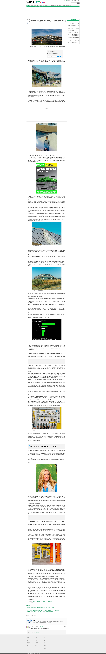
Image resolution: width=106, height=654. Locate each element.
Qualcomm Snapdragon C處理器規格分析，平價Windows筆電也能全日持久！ (73, 42)
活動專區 (60, 5)
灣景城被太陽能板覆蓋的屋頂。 (36, 245)
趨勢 (29, 19)
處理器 (32, 5)
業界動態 (63, 5)
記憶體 (41, 5)
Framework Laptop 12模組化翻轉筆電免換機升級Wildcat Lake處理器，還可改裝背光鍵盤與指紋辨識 (73, 38)
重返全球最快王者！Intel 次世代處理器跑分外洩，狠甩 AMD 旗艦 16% (73, 28)
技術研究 (45, 6)
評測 (30, 5)
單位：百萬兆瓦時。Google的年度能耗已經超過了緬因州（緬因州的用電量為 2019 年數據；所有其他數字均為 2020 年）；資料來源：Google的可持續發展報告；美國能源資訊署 (46, 341)
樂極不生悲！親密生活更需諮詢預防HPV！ (34, 612)
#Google (31, 615)
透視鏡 (78, 0)
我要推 (65, 626)
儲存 (43, 5)
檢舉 (42, 626)
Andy (30, 626)
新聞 (27, 5)
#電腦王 (28, 615)
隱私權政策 (31, 653)
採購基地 (69, 0)
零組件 (28, 6)
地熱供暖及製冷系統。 (35, 430)
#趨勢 (35, 615)
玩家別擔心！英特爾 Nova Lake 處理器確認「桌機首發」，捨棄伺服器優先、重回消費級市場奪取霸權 (73, 35)
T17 (76, 0)
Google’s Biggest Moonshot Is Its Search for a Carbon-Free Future (42, 601)
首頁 (27, 19)
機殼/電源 (46, 5)
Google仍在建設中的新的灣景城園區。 (37, 290)
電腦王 (30, 2)
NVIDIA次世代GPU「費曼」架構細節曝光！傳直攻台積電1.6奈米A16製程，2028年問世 (73, 33)
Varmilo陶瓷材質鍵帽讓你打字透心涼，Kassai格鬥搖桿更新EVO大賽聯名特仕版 (73, 30)
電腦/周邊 (52, 5)
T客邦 (64, 0)
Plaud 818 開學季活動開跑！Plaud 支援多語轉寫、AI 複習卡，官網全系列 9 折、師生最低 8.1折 (43, 610)
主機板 (35, 5)
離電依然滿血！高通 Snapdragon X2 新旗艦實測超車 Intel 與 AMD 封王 (73, 21)
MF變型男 (75, 0)
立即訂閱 (59, 56)
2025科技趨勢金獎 (68, 5)
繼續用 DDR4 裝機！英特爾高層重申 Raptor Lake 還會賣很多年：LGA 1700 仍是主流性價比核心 (73, 26)
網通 (49, 5)
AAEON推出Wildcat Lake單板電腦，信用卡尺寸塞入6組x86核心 (73, 40)
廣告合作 (38, 653)
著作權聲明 (35, 653)
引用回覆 (41, 626)
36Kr (34, 620)
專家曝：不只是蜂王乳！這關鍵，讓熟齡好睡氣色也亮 (36, 608)
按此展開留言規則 (36, 632)
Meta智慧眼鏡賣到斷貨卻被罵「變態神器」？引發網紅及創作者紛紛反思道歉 (40, 611)
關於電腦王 (28, 653)
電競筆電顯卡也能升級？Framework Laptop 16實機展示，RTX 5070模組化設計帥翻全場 (73, 23)
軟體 (42, 6)
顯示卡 (38, 5)
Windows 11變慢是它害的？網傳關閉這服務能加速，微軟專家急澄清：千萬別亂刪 (40, 607)
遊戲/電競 (56, 5)
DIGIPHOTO (71, 0)
